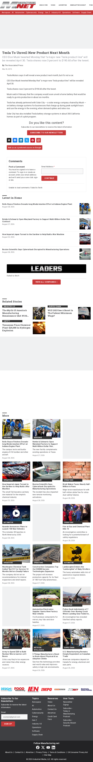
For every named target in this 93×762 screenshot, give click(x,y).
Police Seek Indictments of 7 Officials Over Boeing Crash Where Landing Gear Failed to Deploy (76, 611)
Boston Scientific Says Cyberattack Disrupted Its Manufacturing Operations (35, 249)
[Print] (9, 140)
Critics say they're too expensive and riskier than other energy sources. (15, 662)
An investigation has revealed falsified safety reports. (75, 618)
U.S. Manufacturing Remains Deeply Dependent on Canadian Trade (76, 654)
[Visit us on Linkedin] (53, 747)
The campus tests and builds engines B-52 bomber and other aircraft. (15, 452)
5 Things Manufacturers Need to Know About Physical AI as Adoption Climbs (46, 656)
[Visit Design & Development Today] (6, 689)
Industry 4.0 (9, 306)
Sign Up (8, 724)
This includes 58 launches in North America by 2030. (13, 533)
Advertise (30, 752)
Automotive (8, 522)
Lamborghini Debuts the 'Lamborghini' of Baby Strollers (76, 568)
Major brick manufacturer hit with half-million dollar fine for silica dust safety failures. (76, 492)
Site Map (47, 755)
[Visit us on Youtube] (48, 747)
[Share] (15, 140)
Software (38, 480)
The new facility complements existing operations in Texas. (45, 450)
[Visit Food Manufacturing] (19, 689)
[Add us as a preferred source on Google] (38, 140)
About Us (8, 752)
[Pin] (32, 140)
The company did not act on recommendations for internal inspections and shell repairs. (14, 577)
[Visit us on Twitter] (43, 747)
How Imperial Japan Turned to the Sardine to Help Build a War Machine (33, 234)
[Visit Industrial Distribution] (59, 689)
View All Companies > (46, 282)
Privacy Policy (41, 752)
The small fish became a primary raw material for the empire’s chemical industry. (15, 494)
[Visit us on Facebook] (37, 747)
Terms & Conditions (57, 752)
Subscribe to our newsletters (46, 133)
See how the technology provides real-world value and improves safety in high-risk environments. (46, 664)
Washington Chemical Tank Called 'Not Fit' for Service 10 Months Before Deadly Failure (15, 569)
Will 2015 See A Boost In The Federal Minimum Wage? (60, 313)
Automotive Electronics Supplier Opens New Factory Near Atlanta (45, 611)
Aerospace (8, 437)
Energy (6, 647)
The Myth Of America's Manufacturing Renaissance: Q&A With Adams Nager (14, 313)
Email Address (48, 167)
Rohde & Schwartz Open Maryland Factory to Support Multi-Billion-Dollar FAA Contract (36, 220)
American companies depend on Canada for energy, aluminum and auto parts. (76, 662)
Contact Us (19, 752)
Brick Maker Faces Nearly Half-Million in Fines (76, 485)
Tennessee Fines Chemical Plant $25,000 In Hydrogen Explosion (16, 328)
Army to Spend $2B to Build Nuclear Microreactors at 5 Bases (14, 654)
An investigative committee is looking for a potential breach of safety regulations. (76, 534)
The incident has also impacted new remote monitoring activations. (45, 494)
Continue (49, 178)
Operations (8, 480)
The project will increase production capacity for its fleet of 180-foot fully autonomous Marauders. (45, 577)
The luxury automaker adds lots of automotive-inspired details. (77, 573)
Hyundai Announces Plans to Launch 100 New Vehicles (14, 528)
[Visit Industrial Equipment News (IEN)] (33, 689)
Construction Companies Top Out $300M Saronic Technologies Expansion (45, 569)
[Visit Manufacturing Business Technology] (86, 689)
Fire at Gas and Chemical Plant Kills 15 (76, 528)
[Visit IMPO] (46, 689)
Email (3, 712)
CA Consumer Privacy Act (78, 752)
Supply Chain (55, 306)
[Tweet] (26, 140)
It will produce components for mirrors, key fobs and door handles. (45, 619)
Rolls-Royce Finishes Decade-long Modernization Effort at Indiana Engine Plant (37, 204)
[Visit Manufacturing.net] (73, 689)
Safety (7, 321)
